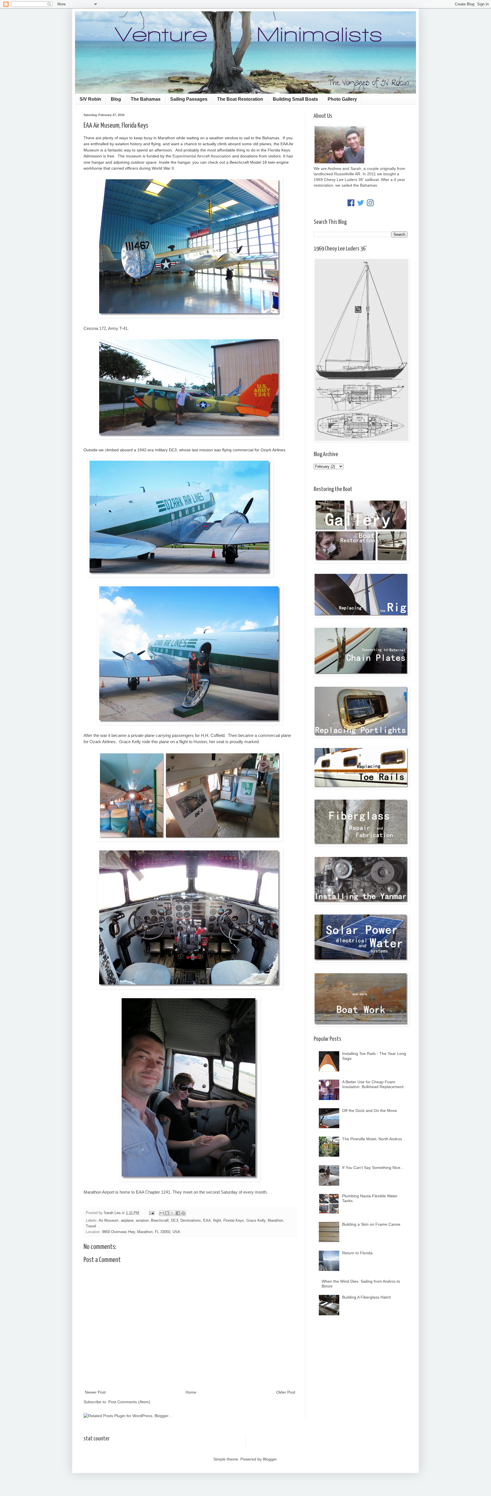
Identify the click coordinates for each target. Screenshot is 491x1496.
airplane (127, 1221)
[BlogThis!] (167, 1213)
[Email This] (162, 1213)
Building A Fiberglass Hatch (366, 1297)
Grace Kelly (255, 1221)
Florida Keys (233, 1221)
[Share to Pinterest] (183, 1213)
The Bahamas (146, 99)
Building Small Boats (295, 99)
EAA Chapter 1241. (153, 1192)
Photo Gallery (342, 99)
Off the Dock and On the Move (369, 1110)
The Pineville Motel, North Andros (372, 1139)
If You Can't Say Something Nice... (373, 1167)
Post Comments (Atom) (129, 1402)
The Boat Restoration (240, 99)
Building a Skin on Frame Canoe (371, 1224)
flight (217, 1221)
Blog (116, 99)
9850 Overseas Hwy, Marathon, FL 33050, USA (141, 1232)
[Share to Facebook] (178, 1213)
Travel (91, 1226)
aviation (142, 1221)
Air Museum (108, 1221)
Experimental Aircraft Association (201, 156)
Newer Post (95, 1392)
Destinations (190, 1221)
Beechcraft (160, 1221)
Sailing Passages (188, 99)
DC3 (174, 1221)
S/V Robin (90, 99)
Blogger (269, 1459)
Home (191, 1392)
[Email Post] (151, 1213)
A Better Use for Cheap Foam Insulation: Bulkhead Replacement (372, 1084)
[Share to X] (172, 1213)
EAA (207, 1221)
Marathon (275, 1221)
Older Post (285, 1392)
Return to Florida (357, 1253)
